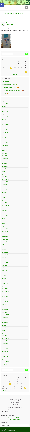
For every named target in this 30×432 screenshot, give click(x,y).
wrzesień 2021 (5, 207)
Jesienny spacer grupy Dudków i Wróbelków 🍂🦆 (13, 90)
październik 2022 (5, 179)
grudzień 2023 (5, 142)
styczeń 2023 (5, 171)
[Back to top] (27, 429)
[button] (2, 5)
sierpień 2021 (5, 210)
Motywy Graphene (12, 430)
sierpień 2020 (5, 241)
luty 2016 (4, 353)
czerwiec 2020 (5, 247)
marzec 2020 (5, 254)
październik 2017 (5, 314)
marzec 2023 (5, 166)
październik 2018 (5, 291)
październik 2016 (5, 338)
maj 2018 (4, 299)
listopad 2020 (5, 234)
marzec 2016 (5, 351)
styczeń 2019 (5, 283)
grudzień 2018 (5, 286)
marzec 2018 (5, 301)
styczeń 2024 (5, 140)
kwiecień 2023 (5, 163)
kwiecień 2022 (5, 189)
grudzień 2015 (5, 359)
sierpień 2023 (5, 153)
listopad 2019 (5, 265)
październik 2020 (5, 236)
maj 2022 (4, 187)
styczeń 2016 (5, 356)
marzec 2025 (5, 111)
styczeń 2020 (5, 260)
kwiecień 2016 (5, 348)
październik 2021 (5, 205)
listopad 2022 (5, 176)
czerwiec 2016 (5, 343)
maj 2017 (4, 320)
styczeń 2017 (5, 330)
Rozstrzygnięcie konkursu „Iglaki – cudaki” (16, 13)
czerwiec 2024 (5, 129)
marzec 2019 (5, 278)
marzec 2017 (5, 325)
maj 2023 (4, 161)
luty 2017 (4, 327)
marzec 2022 (5, 192)
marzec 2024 (5, 134)
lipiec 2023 (4, 155)
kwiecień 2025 (5, 108)
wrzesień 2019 (5, 270)
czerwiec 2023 (5, 158)
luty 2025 (4, 114)
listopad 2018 (5, 288)
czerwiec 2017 (5, 317)
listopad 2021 (5, 202)
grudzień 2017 (5, 309)
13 (11, 67)
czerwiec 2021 (5, 215)
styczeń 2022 (5, 197)
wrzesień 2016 (5, 340)
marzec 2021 (5, 223)
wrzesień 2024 (5, 127)
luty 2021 (4, 226)
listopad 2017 (5, 312)
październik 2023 (5, 148)
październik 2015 (5, 361)
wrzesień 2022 (5, 181)
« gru (14, 74)
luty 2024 (4, 137)
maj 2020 (4, 249)
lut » (16, 74)
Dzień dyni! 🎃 (5, 93)
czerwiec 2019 (5, 273)
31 (25, 72)
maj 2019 (4, 275)
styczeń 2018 (5, 307)
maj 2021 (4, 218)
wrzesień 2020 (5, 239)
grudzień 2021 (5, 200)
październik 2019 (5, 267)
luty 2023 (4, 168)
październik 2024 (5, 124)
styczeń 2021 (5, 228)
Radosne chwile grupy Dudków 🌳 (9, 84)
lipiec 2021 (4, 213)
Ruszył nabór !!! (5, 81)
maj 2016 (4, 346)
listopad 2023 (5, 145)
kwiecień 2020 (5, 252)
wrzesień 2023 (5, 150)
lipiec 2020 (4, 244)
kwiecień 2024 (5, 132)
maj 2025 (4, 106)
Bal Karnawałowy (14, 16)
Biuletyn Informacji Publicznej (15, 417)
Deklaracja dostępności (15, 419)
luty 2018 (4, 304)
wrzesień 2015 (5, 364)
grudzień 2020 (5, 231)
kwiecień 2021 (5, 220)
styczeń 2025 (5, 116)
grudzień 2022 (5, 174)
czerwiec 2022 (5, 184)
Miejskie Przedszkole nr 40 (8, 7)
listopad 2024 (5, 121)
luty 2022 (4, 194)
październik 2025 (5, 103)
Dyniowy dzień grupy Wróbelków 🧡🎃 (10, 87)
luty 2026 (4, 101)
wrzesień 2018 (5, 293)
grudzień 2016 (5, 333)
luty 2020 (4, 257)
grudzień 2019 (5, 262)
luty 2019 (4, 280)
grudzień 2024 (5, 119)
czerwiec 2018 (5, 296)
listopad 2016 (5, 335)
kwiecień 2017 (5, 322)
